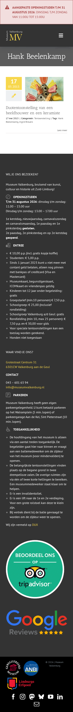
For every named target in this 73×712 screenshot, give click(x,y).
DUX (35, 525)
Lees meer (62, 130)
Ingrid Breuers (26, 121)
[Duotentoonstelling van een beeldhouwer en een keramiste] (44, 89)
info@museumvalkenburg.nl (25, 387)
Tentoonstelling (42, 118)
